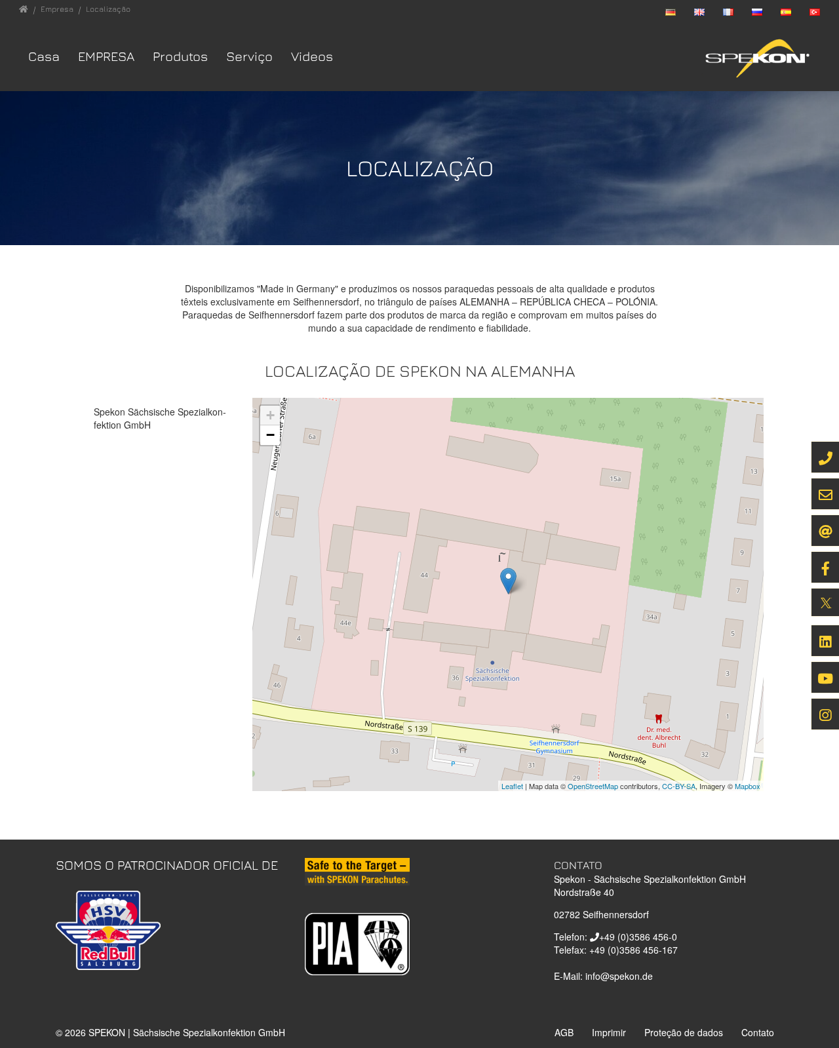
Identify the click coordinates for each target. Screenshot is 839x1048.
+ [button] (270, 415)
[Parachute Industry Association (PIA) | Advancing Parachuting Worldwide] (357, 942)
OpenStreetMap (593, 786)
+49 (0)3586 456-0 (638, 936)
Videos (312, 56)
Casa (44, 56)
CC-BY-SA (678, 786)
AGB (564, 1032)
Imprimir (609, 1032)
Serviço (249, 56)
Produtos (180, 56)
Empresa (106, 56)
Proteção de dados (683, 1032)
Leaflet (512, 786)
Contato (757, 1032)
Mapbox (747, 786)
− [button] (270, 435)
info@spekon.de (619, 975)
